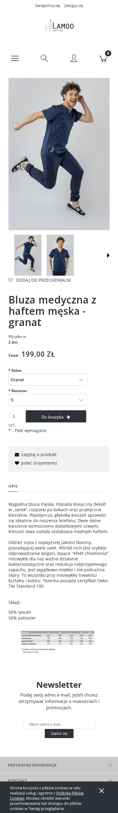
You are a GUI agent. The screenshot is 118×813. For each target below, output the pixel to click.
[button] (15, 58)
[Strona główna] (59, 25)
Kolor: (15, 370)
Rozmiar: (17, 390)
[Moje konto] (74, 58)
